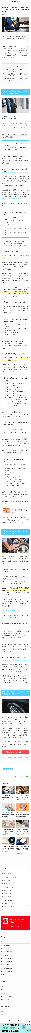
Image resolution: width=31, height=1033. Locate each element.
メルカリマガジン (5, 1014)
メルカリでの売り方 (8, 887)
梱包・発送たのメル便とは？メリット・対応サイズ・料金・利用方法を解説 (20, 510)
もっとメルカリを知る (6, 996)
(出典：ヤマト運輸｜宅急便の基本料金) (12, 199)
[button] (4, 776)
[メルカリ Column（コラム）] (15, 1)
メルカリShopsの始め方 (10, 900)
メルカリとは (4, 986)
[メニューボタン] (1, 1)
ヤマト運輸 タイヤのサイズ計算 (11, 610)
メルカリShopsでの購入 (10, 877)
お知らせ (3, 989)
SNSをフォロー (5, 999)
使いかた (3, 993)
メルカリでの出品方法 (9, 883)
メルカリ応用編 (7, 897)
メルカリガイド (5, 1011)
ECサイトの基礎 (8, 906)
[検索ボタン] (29, 1)
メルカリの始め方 (8, 880)
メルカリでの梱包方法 (8, 769)
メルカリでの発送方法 (9, 893)
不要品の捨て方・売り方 (10, 903)
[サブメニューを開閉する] (27, 897)
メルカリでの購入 (8, 873)
